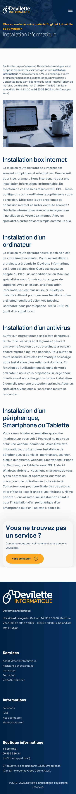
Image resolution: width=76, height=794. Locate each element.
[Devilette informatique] (16, 9)
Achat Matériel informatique (20, 661)
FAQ (5, 713)
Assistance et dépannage (18, 666)
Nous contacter (21, 558)
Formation (9, 675)
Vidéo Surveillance (14, 680)
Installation (9, 670)
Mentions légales (13, 722)
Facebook (9, 708)
